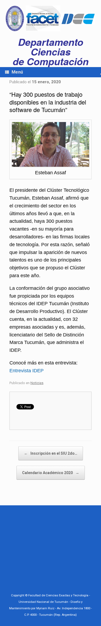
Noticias (36, 383)
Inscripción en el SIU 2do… (50, 453)
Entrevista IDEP (26, 370)
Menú (17, 72)
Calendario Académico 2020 (50, 473)
